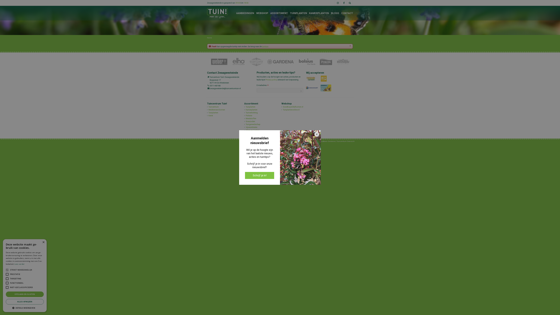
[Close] (316, 134)
